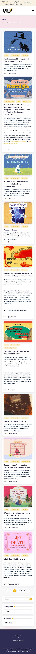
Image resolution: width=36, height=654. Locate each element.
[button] (7, 590)
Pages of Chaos (10, 230)
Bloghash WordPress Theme (21, 651)
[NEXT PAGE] (28, 590)
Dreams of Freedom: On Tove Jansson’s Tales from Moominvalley (16, 183)
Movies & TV (27, 101)
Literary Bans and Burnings (15, 421)
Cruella (24, 141)
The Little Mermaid (15, 141)
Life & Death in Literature (14, 559)
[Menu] (33, 10)
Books (6, 55)
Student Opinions (10, 348)
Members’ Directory (18, 638)
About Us (18, 635)
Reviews (24, 178)
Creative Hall (15, 55)
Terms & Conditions (18, 640)
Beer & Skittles (9, 101)
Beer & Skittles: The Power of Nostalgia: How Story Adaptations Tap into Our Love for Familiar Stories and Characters (17, 109)
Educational (26, 461)
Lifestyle (25, 55)
